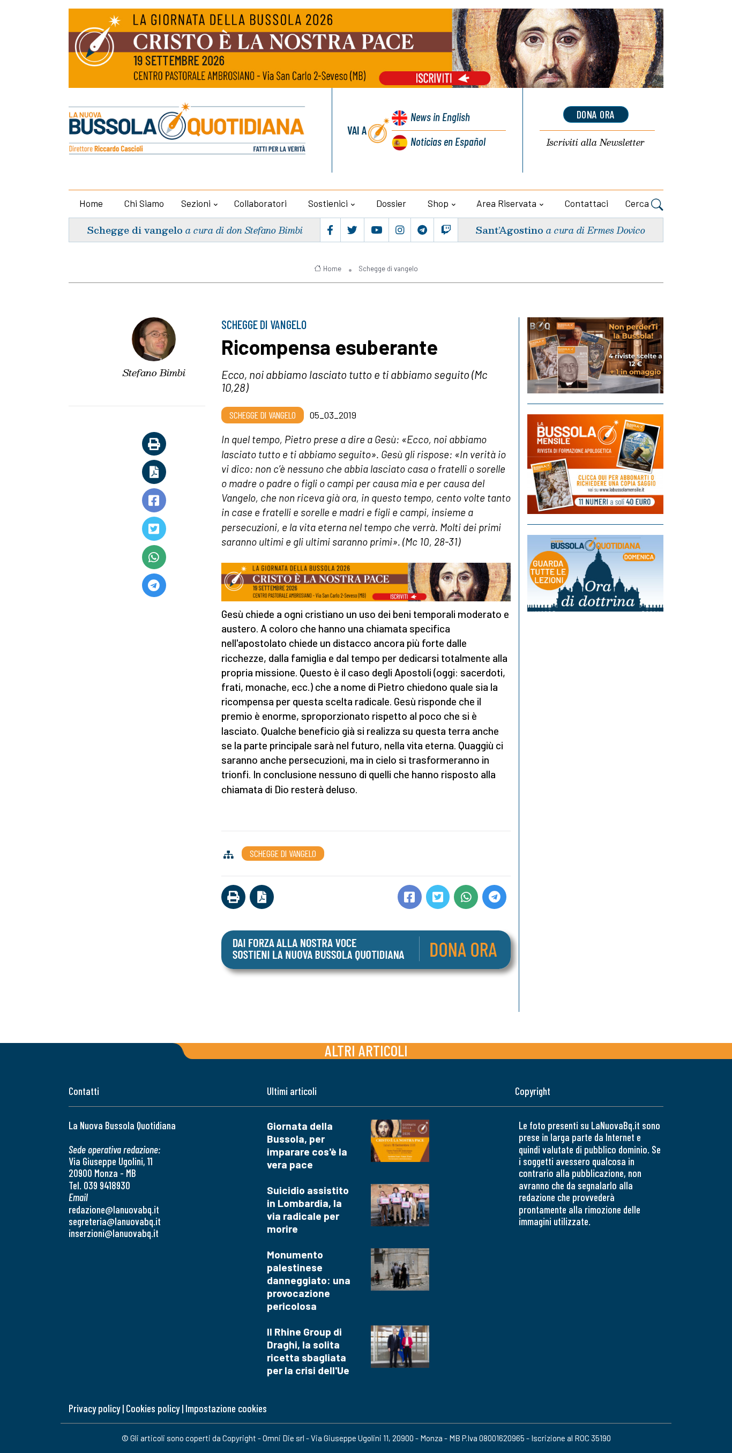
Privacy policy (94, 1408)
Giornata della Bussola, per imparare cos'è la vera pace (307, 1145)
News (440, 116)
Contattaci (586, 203)
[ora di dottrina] (595, 573)
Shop (438, 203)
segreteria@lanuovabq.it (115, 1221)
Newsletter (596, 143)
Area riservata (506, 203)
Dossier (391, 203)
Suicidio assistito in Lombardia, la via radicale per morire (308, 1209)
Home (91, 203)
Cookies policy (153, 1408)
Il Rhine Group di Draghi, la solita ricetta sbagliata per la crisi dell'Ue (308, 1350)
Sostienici (328, 203)
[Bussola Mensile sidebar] (595, 463)
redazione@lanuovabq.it (114, 1209)
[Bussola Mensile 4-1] (595, 355)
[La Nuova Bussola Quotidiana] (188, 130)
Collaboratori (260, 203)
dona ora (596, 114)
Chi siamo (144, 203)
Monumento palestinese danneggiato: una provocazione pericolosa (308, 1280)
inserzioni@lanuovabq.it (114, 1233)
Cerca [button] (638, 203)
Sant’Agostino (509, 229)
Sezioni (196, 203)
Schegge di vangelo (135, 229)
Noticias (447, 141)
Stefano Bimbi (154, 372)
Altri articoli (366, 1050)
